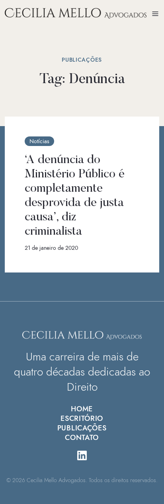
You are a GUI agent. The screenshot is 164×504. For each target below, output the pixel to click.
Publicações (82, 428)
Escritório (82, 418)
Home (82, 409)
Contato (82, 437)
